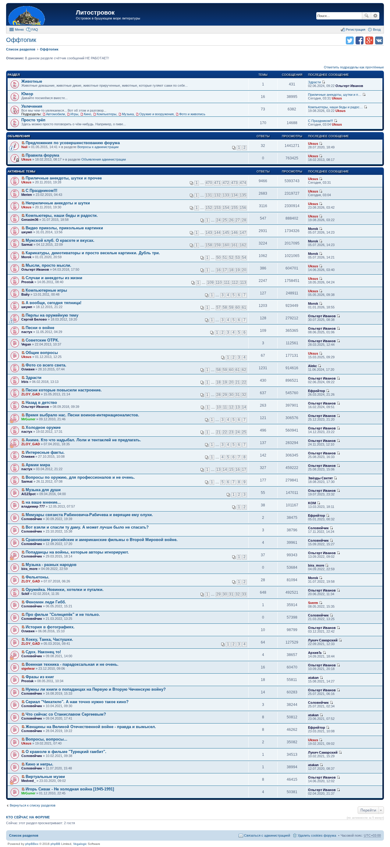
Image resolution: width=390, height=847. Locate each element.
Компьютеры (106, 114)
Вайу (25, 294)
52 (231, 257)
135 (243, 195)
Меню (19, 29)
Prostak (27, 282)
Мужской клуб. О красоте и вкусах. (60, 240)
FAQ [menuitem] (34, 29)
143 (209, 233)
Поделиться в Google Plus (369, 40)
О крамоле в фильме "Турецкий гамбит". (66, 751)
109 (210, 282)
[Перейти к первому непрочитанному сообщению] (23, 143)
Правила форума (42, 155)
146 (234, 233)
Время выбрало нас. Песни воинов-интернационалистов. (82, 415)
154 (226, 208)
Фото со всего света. (46, 365)
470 (209, 183)
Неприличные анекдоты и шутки (58, 203)
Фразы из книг (40, 677)
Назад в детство (41, 402)
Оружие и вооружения (156, 114)
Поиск (366, 15)
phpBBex (31, 843)
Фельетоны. (37, 577)
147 (243, 233)
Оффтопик (21, 39)
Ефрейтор (316, 391)
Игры (74, 114)
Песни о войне (40, 327)
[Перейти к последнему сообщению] (323, 82)
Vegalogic (80, 843)
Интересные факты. (45, 452)
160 (226, 245)
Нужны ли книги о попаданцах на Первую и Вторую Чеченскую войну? (96, 689)
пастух (26, 332)
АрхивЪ (315, 652)
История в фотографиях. (50, 627)
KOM (312, 503)
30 (231, 395)
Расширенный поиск (375, 15)
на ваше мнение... (43, 502)
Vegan (26, 344)
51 (225, 257)
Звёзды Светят (320, 478)
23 (231, 432)
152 (209, 208)
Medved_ (28, 781)
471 (217, 183)
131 (209, 195)
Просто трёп (33, 120)
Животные (31, 81)
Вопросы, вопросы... (46, 739)
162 (243, 245)
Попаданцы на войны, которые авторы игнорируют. (77, 552)
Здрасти (314, 82)
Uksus (337, 98)
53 (238, 257)
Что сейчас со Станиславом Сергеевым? (66, 714)
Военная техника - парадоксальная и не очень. (72, 664)
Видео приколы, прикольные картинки (64, 228)
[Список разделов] (42, 15)
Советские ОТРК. (42, 340)
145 (226, 233)
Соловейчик (31, 519)
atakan (313, 677)
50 (218, 257)
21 (238, 382)
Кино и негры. (39, 764)
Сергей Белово (34, 319)
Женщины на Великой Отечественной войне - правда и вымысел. (91, 726)
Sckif (25, 593)
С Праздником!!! (320, 121)
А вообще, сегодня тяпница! (53, 302)
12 (231, 407)
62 (244, 370)
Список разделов (23, 835)
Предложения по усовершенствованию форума (73, 143)
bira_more (29, 569)
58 (225, 307)
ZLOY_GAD (30, 394)
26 (231, 220)
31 (238, 395)
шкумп (26, 232)
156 (243, 208)
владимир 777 (33, 506)
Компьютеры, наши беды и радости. (62, 215)
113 (243, 282)
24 (218, 220)
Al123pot (28, 494)
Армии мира (38, 465)
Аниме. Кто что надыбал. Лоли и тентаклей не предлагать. (83, 440)
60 (238, 307)
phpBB (55, 843)
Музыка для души (43, 490)
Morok (313, 229)
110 (219, 282)
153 (217, 208)
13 (238, 407)
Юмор (27, 94)
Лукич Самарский (323, 640)
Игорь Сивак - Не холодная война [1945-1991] (70, 789)
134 (234, 195)
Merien (26, 194)
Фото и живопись (192, 114)
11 (225, 407)
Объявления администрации (103, 159)
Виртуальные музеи (45, 776)
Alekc (312, 366)
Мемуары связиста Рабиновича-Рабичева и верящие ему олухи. (89, 514)
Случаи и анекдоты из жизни (54, 278)
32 (244, 395)
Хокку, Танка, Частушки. (49, 639)
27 (238, 220)
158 (209, 245)
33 (244, 594)
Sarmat (27, 244)
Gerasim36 (29, 219)
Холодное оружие (43, 427)
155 (234, 208)
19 (238, 270)
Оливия (27, 369)
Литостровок (95, 12)
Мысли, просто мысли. (48, 265)
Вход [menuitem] (377, 29)
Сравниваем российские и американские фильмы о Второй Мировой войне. (102, 539)
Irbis (24, 382)
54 (244, 257)
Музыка (128, 114)
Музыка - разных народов (51, 564)
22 (244, 382)
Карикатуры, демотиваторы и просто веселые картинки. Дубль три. (93, 253)
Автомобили (55, 114)
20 (244, 270)
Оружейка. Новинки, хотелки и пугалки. (65, 589)
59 (231, 307)
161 (234, 245)
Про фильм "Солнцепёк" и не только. (63, 614)
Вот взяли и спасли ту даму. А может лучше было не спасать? (87, 527)
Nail (24, 147)
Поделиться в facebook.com (359, 40)
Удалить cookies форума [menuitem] (317, 835)
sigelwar (28, 668)
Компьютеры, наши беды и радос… (335, 107)
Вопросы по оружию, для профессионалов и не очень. (80, 477)
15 (231, 469)
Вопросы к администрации (98, 147)
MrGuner (28, 419)
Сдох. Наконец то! (43, 652)
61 (244, 307)
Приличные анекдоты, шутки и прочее (64, 178)
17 (225, 270)
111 (227, 282)
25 (225, 220)
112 (235, 282)
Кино (87, 114)
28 (244, 220)
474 (243, 183)
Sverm (313, 603)
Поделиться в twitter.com (350, 40)
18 (231, 270)
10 (219, 407)
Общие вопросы (42, 352)
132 (217, 195)
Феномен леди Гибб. (46, 602)
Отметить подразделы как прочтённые (354, 67)
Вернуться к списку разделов (32, 805)
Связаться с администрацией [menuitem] (267, 835)
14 (244, 407)
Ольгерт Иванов (349, 86)
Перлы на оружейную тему (52, 315)
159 (217, 245)
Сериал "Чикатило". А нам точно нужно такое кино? (77, 701)
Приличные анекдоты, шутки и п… (334, 94)
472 (226, 183)
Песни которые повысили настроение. (64, 390)
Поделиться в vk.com (379, 40)
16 (218, 270)
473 (234, 183)
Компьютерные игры (46, 290)
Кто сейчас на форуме (28, 817)
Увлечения (31, 106)
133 (226, 195)
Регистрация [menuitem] (355, 29)
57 (218, 307)
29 (225, 395)
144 (217, 233)
